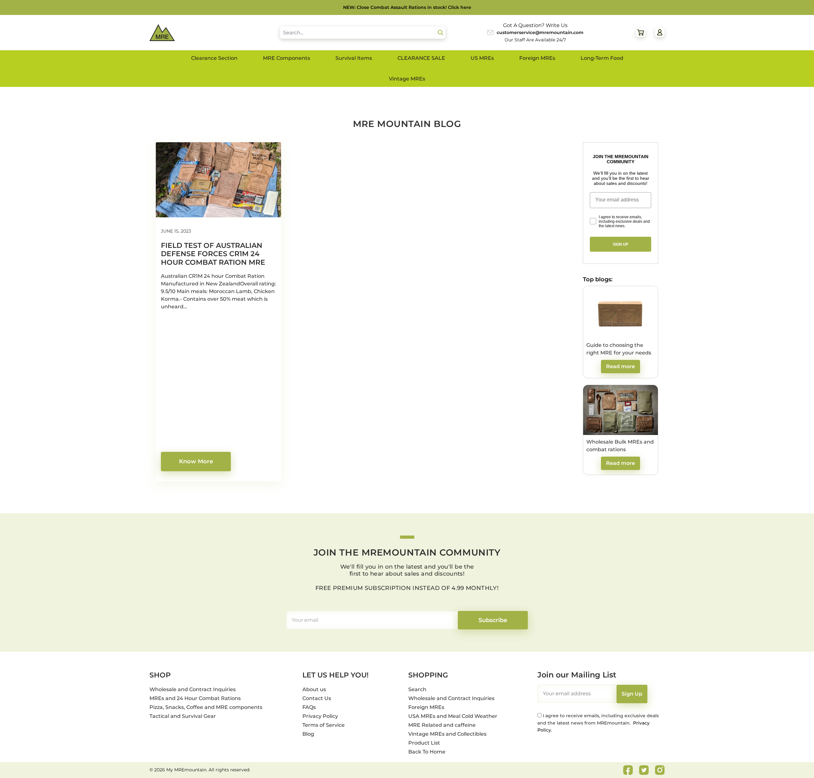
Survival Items (353, 58)
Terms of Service (323, 725)
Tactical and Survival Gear (182, 716)
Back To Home (426, 752)
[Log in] (660, 32)
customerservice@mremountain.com (540, 32)
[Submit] (440, 33)
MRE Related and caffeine (442, 725)
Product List (424, 743)
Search (417, 689)
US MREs (482, 58)
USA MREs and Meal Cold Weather (452, 716)
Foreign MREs (537, 58)
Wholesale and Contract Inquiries (192, 689)
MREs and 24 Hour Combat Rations (195, 698)
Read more (620, 366)
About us (314, 689)
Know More (196, 461)
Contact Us (316, 698)
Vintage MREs (407, 79)
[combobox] (363, 32)
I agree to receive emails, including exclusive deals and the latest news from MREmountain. (598, 723)
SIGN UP (620, 244)
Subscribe (493, 620)
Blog (308, 734)
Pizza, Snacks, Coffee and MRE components (205, 707)
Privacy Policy (320, 716)
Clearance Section (214, 58)
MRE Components (286, 58)
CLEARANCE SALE (421, 58)
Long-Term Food (602, 58)
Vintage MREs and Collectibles (447, 734)
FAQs (309, 707)
